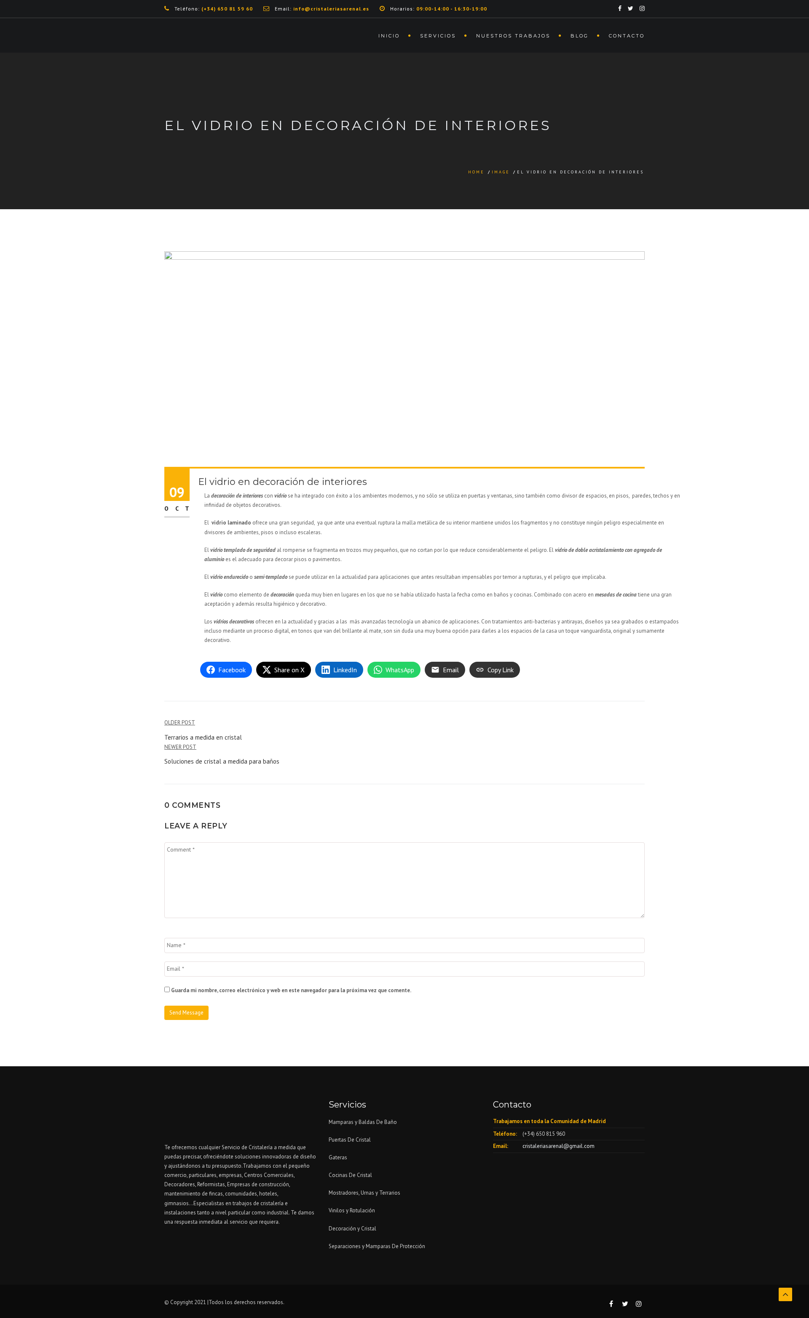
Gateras (338, 1157)
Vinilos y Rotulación (352, 1210)
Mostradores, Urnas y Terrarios (364, 1192)
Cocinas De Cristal (350, 1175)
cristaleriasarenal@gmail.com (558, 1146)
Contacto (627, 36)
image (501, 172)
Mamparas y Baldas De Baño (363, 1122)
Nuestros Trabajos (513, 36)
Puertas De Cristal (350, 1139)
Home (476, 172)
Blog (580, 36)
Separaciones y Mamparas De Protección (377, 1246)
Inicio (389, 36)
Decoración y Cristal (352, 1228)
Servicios (438, 36)
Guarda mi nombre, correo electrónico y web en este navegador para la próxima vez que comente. (291, 990)
